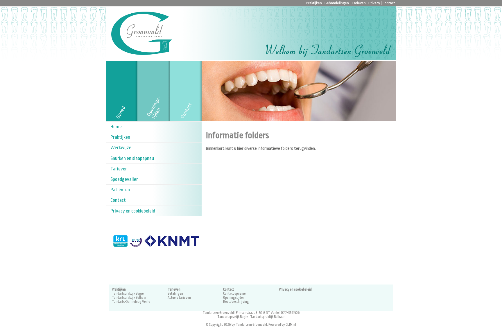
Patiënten (120, 189)
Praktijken (314, 3)
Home (116, 126)
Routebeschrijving (236, 302)
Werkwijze (120, 147)
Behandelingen (336, 3)
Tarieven (359, 3)
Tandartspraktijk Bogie (128, 293)
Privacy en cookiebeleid (132, 211)
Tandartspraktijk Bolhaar (129, 298)
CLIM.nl (291, 325)
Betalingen (175, 293)
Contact (389, 3)
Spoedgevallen (124, 179)
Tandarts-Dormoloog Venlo (131, 302)
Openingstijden (234, 298)
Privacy (374, 3)
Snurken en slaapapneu (132, 158)
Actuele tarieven (179, 298)
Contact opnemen (235, 293)
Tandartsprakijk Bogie (232, 317)
